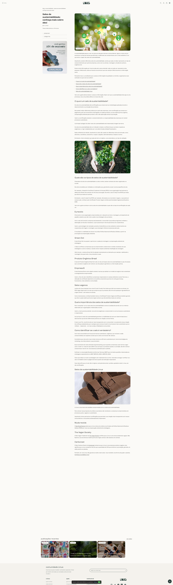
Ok (99, 582)
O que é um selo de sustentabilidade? (85, 81)
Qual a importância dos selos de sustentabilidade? (89, 86)
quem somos (49, 581)
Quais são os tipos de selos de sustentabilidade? (88, 83)
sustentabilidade (49, 8)
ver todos (129, 538)
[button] (160, 2)
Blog (43, 8)
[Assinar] (125, 570)
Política (95, 582)
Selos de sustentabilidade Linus (84, 91)
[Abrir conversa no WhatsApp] (170, 581)
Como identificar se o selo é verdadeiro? (86, 89)
